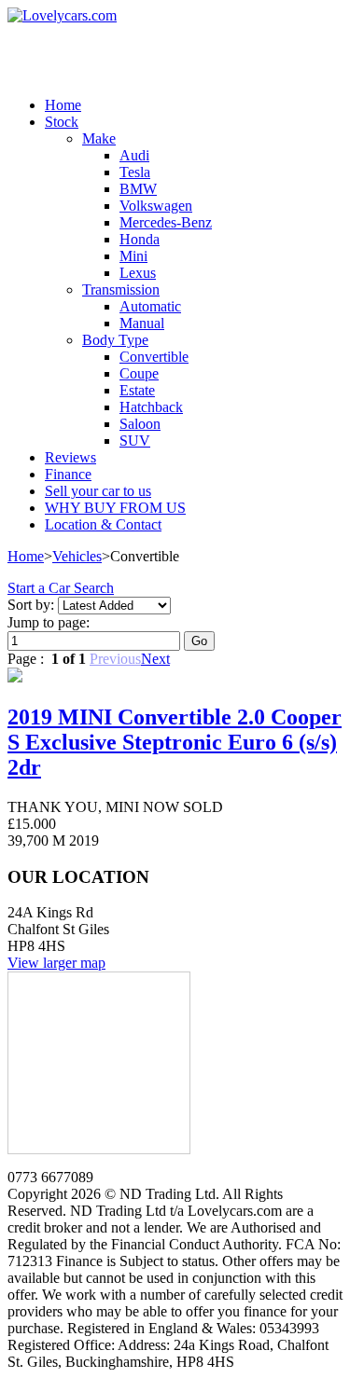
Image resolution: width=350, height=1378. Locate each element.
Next (155, 659)
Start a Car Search (60, 588)
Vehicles (77, 556)
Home (25, 556)
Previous (115, 659)
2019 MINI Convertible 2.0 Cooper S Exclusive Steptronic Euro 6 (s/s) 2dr (174, 742)
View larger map (56, 963)
